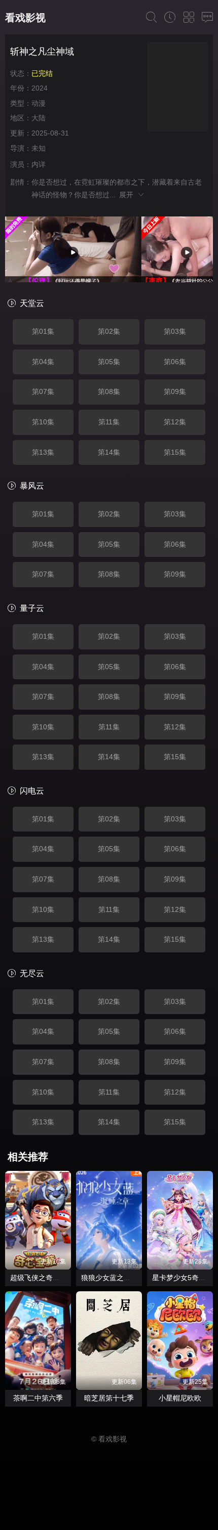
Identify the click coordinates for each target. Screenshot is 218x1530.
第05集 (109, 362)
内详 (38, 164)
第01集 (43, 331)
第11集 (109, 422)
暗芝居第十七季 (109, 1398)
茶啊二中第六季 (38, 1398)
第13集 (43, 452)
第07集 (43, 391)
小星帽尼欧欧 (180, 1398)
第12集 (175, 422)
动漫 (38, 103)
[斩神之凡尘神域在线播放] (177, 88)
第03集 (175, 331)
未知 (38, 148)
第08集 (109, 391)
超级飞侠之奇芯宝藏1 (44, 1278)
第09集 (175, 391)
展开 (128, 195)
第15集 (175, 452)
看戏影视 (25, 17)
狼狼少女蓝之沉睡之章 (116, 1278)
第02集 (109, 331)
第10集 (43, 422)
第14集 (109, 452)
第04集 (43, 362)
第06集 (175, 362)
